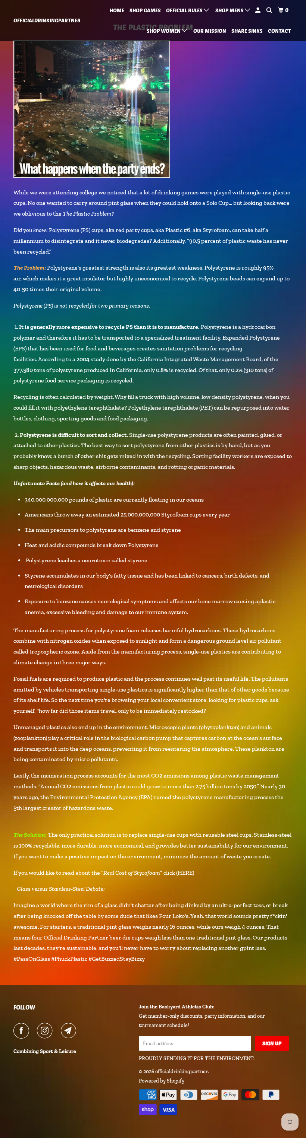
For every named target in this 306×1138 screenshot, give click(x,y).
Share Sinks (247, 31)
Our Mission (209, 31)
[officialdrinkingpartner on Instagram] (46, 1031)
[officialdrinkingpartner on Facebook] (22, 1031)
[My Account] (258, 10)
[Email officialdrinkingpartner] (70, 1031)
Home (117, 10)
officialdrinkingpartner (36, 20)
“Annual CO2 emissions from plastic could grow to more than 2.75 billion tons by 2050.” (148, 786)
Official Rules (185, 10)
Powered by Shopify (161, 1081)
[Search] (269, 10)
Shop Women (164, 31)
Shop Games (145, 10)
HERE (185, 872)
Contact (279, 31)
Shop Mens (230, 10)
